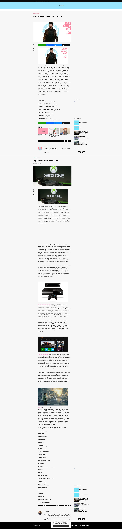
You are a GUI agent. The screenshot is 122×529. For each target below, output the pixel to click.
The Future (72, 9)
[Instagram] (82, 152)
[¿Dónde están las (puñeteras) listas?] (43, 131)
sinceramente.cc (61, 264)
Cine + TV (61, 9)
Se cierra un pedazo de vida (83, 127)
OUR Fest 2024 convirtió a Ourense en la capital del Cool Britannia (83, 132)
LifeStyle (55, 9)
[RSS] (84, 152)
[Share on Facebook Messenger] (58, 45)
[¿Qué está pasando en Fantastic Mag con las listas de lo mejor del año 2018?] (54, 131)
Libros (67, 9)
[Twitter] (80, 152)
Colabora (76, 525)
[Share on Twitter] (66, 45)
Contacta (71, 525)
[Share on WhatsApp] (42, 45)
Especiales (35, 13)
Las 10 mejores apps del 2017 (64, 134)
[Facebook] (79, 152)
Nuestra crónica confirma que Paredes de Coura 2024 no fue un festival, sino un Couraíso (84, 137)
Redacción (46, 146)
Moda (50, 9)
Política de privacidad (84, 525)
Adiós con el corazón (83, 122)
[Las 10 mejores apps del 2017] (65, 131)
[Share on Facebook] (50, 45)
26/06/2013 (35, 163)
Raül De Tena (39, 163)
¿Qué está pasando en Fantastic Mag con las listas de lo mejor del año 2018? (54, 135)
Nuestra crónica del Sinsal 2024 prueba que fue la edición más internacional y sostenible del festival (83, 143)
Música (45, 9)
